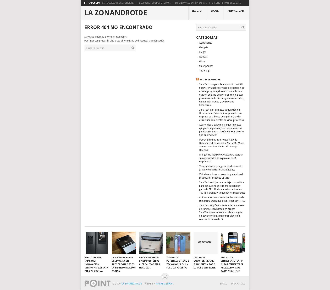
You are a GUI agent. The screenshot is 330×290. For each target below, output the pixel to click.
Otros (202, 61)
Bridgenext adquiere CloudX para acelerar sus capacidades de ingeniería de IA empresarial (221, 158)
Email (215, 10)
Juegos (202, 52)
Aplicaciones (205, 42)
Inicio (197, 10)
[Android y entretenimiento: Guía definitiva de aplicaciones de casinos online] (233, 243)
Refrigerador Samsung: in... (118, 3)
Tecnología (205, 70)
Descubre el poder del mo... (154, 3)
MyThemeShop (164, 283)
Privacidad (236, 10)
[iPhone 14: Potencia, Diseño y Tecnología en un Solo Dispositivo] (178, 243)
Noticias (203, 56)
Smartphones (206, 66)
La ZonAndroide (115, 13)
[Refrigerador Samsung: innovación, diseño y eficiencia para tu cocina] (97, 243)
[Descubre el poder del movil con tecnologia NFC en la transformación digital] (124, 243)
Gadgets (203, 47)
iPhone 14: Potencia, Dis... (226, 3)
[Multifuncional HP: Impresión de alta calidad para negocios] (151, 243)
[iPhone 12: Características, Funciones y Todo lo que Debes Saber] (206, 243)
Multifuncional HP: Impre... (191, 3)
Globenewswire (210, 79)
